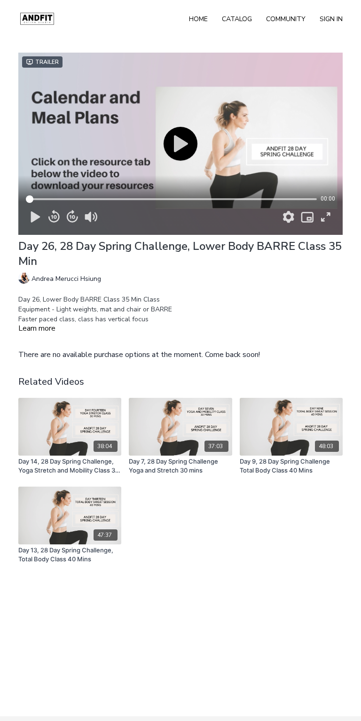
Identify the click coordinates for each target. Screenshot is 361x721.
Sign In (331, 19)
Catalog (237, 19)
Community (286, 19)
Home (198, 19)
